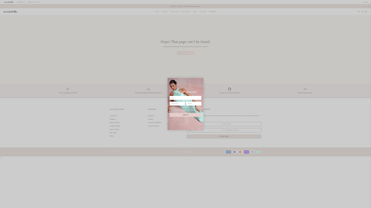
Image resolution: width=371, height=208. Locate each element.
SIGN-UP (185, 115)
